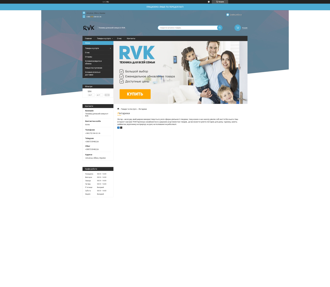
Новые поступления (93, 68)
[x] (121, 128)
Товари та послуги (129, 109)
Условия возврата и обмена (93, 62)
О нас (119, 38)
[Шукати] (219, 27)
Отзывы (88, 57)
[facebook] (118, 128)
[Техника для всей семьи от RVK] (88, 27)
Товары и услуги (104, 38)
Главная (88, 38)
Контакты (131, 38)
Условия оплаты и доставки (92, 73)
